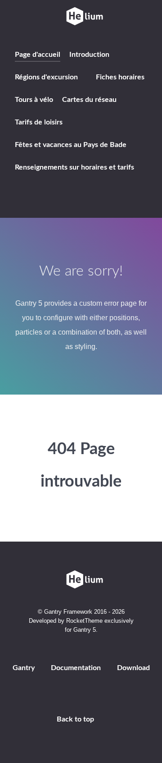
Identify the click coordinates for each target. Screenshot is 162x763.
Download (133, 667)
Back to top (76, 719)
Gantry (24, 667)
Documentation (76, 667)
